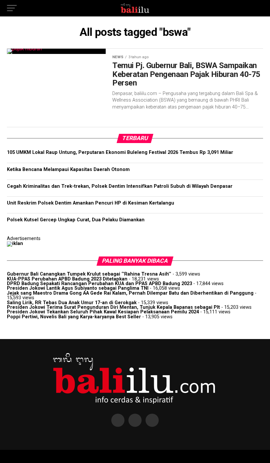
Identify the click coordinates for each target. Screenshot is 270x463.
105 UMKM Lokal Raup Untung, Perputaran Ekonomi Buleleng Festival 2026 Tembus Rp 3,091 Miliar (120, 152)
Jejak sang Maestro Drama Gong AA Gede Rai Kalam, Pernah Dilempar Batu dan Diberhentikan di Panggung (130, 293)
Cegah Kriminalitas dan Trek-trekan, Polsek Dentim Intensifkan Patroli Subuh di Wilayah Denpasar (119, 186)
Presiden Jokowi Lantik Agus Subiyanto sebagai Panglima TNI (77, 288)
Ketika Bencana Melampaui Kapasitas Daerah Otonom (68, 169)
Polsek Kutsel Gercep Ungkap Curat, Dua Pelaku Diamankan (76, 220)
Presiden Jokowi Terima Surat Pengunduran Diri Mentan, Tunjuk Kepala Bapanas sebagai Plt (113, 307)
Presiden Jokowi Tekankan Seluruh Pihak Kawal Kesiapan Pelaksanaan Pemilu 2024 (103, 312)
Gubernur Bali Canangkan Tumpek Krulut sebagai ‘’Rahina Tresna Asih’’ (89, 274)
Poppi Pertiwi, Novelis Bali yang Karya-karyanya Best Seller (74, 317)
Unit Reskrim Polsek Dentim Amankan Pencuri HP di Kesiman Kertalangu (90, 203)
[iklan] (15, 243)
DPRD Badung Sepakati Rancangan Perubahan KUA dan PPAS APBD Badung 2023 (99, 283)
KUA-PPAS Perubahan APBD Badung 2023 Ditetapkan (67, 279)
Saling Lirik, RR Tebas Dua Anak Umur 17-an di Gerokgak (72, 302)
